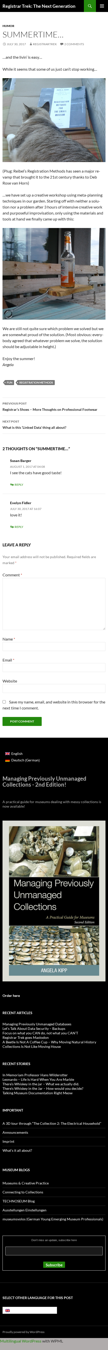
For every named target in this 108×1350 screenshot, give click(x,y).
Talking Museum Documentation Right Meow (38, 1093)
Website (10, 680)
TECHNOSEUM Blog (19, 1201)
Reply (19, 484)
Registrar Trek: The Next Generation (39, 6)
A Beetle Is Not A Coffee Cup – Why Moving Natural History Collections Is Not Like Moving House (49, 1044)
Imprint (8, 1141)
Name (9, 639)
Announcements (15, 1132)
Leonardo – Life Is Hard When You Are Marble (38, 1079)
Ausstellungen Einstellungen (24, 1210)
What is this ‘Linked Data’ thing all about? (34, 425)
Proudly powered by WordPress (23, 1332)
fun (9, 382)
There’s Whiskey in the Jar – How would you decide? (43, 1088)
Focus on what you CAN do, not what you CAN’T (40, 1033)
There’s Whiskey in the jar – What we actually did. (41, 1084)
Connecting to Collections (23, 1192)
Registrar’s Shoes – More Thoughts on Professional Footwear (50, 407)
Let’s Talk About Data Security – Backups (34, 1028)
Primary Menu (102, 6)
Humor (8, 26)
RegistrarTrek (45, 44)
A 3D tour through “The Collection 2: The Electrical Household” (52, 1123)
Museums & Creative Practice (26, 1183)
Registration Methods (36, 382)
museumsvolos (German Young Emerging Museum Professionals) (53, 1219)
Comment (12, 574)
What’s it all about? (17, 1150)
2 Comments (74, 44)
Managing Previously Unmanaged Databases (37, 1024)
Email (8, 660)
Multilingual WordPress (20, 1341)
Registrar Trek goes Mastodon (26, 1037)
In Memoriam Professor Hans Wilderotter (35, 1075)
